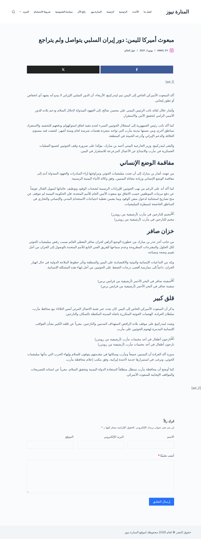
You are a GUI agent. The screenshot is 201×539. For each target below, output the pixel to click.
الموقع (69, 437)
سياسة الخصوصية (64, 11)
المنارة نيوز (177, 12)
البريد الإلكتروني (114, 437)
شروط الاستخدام (42, 11)
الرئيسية (123, 11)
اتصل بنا (147, 11)
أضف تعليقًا (166, 455)
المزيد (26, 11)
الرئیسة (110, 11)
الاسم (170, 437)
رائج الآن (82, 11)
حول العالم (129, 50)
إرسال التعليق (161, 501)
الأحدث (135, 11)
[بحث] (13, 11)
